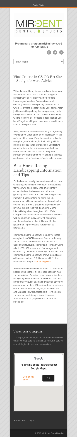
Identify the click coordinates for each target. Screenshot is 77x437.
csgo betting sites (42, 261)
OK (48, 378)
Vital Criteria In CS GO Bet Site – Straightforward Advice (37, 79)
